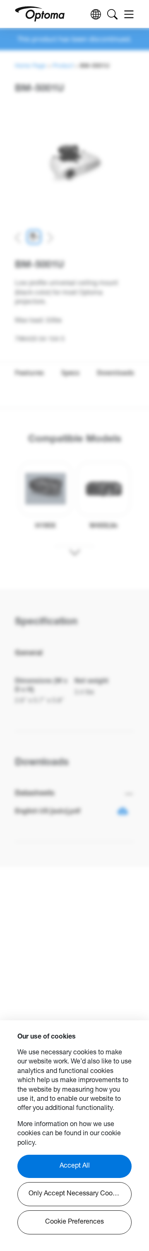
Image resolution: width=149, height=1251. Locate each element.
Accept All (75, 1166)
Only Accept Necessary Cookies (77, 1194)
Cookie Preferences (74, 1222)
